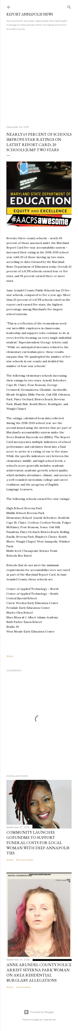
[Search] (69, 6)
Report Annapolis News (29, 14)
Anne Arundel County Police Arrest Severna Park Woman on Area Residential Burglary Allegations (38, 972)
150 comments (24, 859)
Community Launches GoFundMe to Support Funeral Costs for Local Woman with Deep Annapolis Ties (37, 843)
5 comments (23, 987)
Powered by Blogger (42, 1011)
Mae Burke (49, 1019)
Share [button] (9, 656)
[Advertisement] (39, 77)
